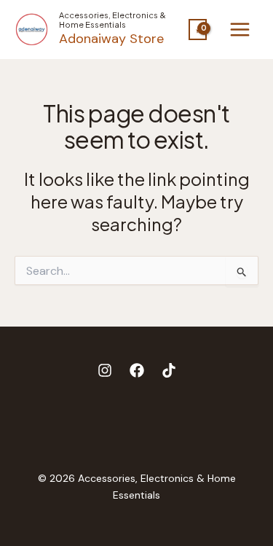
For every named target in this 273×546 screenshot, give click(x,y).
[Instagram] (105, 370)
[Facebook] (137, 370)
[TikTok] (169, 370)
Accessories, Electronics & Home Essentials (112, 19)
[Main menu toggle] (239, 29)
